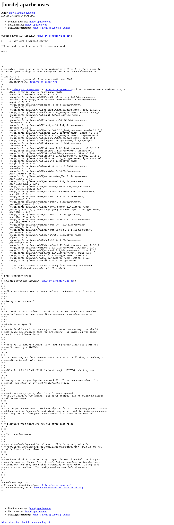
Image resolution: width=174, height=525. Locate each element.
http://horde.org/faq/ (56, 485)
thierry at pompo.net (43, 81)
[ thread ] (45, 27)
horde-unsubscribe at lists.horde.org (58, 487)
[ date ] (35, 27)
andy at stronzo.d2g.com (21, 12)
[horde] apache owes (40, 21)
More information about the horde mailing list (25, 522)
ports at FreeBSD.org (58, 89)
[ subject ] (55, 27)
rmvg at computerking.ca (53, 36)
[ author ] (66, 27)
